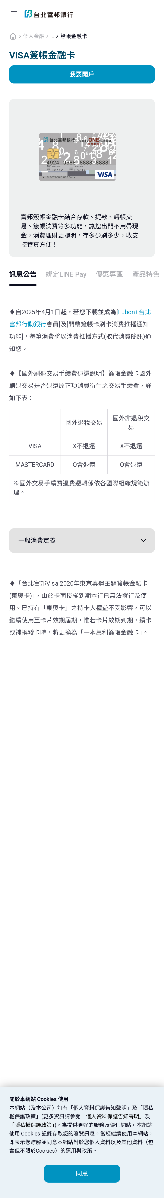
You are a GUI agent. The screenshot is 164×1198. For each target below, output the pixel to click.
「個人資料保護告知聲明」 (113, 1116)
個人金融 (33, 36)
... (52, 36)
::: (2, 4)
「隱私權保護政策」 (31, 1125)
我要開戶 (82, 74)
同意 (82, 1173)
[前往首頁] (13, 36)
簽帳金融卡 (73, 36)
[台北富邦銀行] (49, 14)
